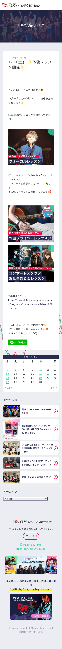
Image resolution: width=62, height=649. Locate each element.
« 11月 (9, 387)
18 (47, 373)
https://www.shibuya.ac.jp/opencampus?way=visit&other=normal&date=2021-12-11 (30, 304)
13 (7, 373)
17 (40, 373)
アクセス (30, 536)
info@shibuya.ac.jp (32, 548)
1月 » (54, 387)
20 (7, 378)
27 (7, 382)
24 (40, 378)
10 (40, 369)
